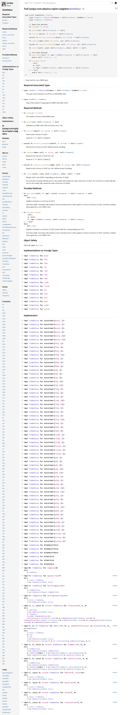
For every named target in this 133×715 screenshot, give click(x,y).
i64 (45, 278)
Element (37, 17)
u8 (45, 290)
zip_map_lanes (38, 61)
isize (47, 286)
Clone (46, 57)
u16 (45, 294)
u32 (45, 297)
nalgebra (63, 9)
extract (35, 34)
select (35, 48)
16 (62, 336)
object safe (39, 245)
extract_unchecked (47, 37)
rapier (55, 9)
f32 (45, 259)
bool (89, 17)
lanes (34, 27)
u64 (45, 301)
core (39, 9)
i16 (45, 271)
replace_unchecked (47, 44)
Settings (115, 3)
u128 (46, 305)
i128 (46, 282)
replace (35, 41)
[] (116, 8)
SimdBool (38, 20)
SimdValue (75, 9)
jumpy (10, 3)
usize (45, 27)
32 (62, 339)
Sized (48, 15)
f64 (45, 263)
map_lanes (36, 55)
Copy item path (83, 8)
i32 (45, 275)
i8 (45, 267)
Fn (56, 55)
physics (46, 9)
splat (34, 30)
